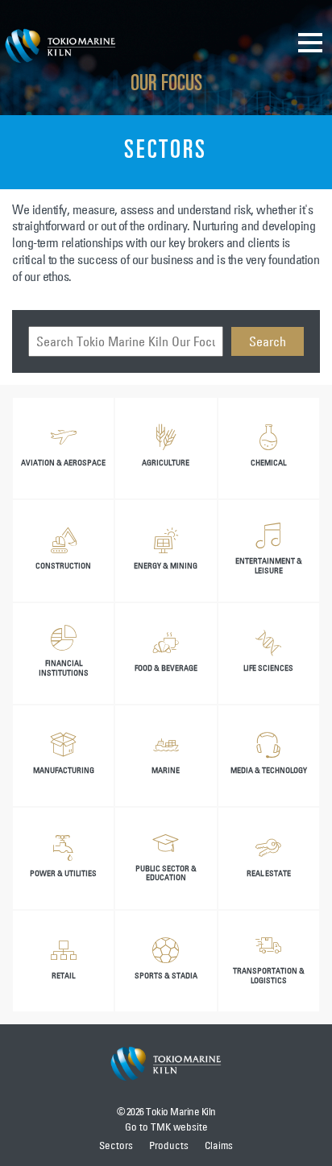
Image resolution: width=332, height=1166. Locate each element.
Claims (219, 1145)
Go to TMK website (166, 1126)
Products (169, 1145)
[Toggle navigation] (310, 42)
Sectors (116, 1145)
